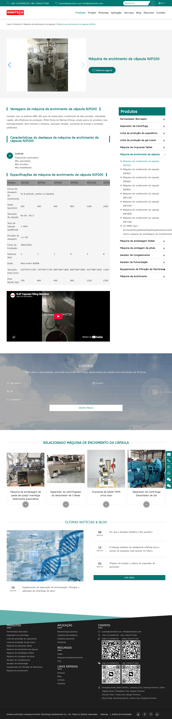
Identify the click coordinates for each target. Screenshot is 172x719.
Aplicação (116, 12)
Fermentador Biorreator (133, 119)
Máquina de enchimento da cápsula (39, 24)
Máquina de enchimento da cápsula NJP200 (76, 24)
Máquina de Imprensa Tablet (136, 147)
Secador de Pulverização (134, 262)
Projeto (92, 12)
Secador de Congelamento (135, 255)
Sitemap (104, 714)
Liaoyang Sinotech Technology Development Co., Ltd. (48, 714)
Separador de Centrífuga (134, 126)
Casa (9, 24)
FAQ (59, 661)
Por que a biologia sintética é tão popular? (130, 532)
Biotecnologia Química (67, 632)
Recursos (149, 12)
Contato (160, 12)
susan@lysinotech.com (70, 3)
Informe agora (102, 70)
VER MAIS (129, 577)
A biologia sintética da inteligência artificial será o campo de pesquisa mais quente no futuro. (134, 549)
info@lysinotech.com (92, 3)
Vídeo (59, 654)
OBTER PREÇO (86, 408)
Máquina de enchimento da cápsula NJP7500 (141, 220)
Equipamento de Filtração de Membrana (142, 269)
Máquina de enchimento (133, 276)
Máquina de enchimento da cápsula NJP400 (141, 171)
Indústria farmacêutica (67, 635)
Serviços (129, 12)
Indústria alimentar (66, 639)
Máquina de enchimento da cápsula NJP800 (141, 187)
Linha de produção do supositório (138, 133)
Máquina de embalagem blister (137, 240)
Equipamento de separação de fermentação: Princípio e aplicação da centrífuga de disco (50, 589)
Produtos (80, 12)
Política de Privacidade (121, 714)
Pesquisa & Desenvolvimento (70, 657)
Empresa (104, 12)
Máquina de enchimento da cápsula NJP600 (141, 179)
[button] (83, 65)
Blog (138, 12)
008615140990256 (110, 639)
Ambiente (61, 642)
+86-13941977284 (39, 3)
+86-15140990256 (19, 3)
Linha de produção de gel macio (138, 140)
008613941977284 (130, 639)
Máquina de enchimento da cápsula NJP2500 (141, 204)
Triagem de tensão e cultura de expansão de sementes (132, 565)
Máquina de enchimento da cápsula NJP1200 (141, 195)
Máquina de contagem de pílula (137, 248)
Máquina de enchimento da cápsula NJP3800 (141, 212)
